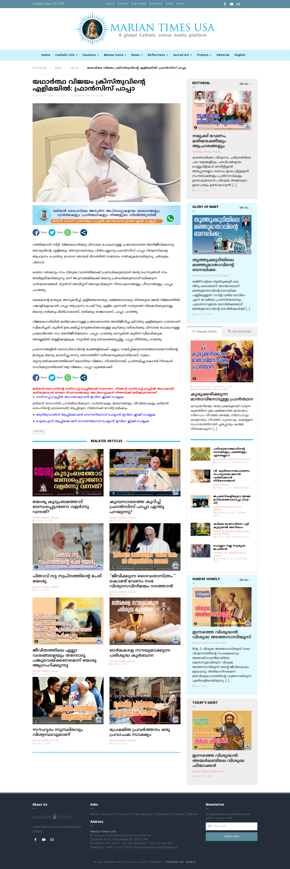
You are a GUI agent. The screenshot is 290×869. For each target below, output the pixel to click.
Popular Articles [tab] (206, 332)
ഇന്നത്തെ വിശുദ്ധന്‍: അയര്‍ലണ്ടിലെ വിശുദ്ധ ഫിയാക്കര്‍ (218, 760)
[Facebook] (225, 4)
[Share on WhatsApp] (71, 232)
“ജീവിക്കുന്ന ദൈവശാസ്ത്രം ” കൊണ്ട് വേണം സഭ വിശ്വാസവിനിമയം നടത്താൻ (142, 581)
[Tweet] (56, 232)
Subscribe (231, 836)
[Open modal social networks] (83, 232)
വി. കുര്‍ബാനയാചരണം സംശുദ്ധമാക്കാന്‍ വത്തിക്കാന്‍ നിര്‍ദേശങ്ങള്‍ (231, 476)
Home (45, 55)
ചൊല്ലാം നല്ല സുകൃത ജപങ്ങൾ (229, 547)
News (136, 55)
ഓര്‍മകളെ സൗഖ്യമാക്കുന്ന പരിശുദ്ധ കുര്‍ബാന (139, 653)
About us (110, 3)
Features (89, 55)
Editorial (180, 3)
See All (244, 84)
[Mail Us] (238, 4)
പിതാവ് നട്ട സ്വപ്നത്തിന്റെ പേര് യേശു (67, 579)
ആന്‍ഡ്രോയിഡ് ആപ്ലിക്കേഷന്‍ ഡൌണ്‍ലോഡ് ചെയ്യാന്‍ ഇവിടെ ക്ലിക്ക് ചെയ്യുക (96, 415)
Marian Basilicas (201, 276)
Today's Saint (217, 771)
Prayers (203, 55)
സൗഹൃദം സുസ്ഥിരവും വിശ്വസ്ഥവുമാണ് (58, 732)
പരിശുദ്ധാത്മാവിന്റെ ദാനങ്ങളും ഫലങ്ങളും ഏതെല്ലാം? (230, 452)
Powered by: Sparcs (181, 862)
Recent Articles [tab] (242, 332)
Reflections (157, 55)
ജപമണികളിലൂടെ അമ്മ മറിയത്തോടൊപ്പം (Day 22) (232, 500)
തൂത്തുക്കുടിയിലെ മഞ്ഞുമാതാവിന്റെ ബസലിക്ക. (213, 265)
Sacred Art (181, 55)
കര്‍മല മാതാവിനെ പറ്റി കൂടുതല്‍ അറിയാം (231, 525)
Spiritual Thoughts (239, 459)
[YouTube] (232, 4)
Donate (169, 3)
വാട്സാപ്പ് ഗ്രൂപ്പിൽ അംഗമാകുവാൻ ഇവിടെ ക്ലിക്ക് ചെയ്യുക (80, 397)
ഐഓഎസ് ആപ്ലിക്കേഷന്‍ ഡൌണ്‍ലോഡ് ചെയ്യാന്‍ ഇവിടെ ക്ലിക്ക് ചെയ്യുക (92, 421)
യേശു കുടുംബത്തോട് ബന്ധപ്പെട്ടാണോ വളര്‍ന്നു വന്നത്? (61, 507)
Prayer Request (138, 3)
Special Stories (41, 518)
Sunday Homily (218, 643)
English (240, 55)
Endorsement (156, 3)
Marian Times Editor (88, 96)
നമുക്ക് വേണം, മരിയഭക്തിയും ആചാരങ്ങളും (209, 141)
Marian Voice (114, 55)
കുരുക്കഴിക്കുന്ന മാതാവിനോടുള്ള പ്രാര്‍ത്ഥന (222, 397)
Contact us (123, 3)
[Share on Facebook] (40, 232)
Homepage (40, 68)
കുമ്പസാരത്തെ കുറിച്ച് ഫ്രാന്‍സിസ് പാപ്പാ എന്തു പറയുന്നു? (136, 507)
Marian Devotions (201, 389)
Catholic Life (65, 55)
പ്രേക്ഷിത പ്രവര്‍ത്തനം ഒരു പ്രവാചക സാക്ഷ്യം (139, 732)
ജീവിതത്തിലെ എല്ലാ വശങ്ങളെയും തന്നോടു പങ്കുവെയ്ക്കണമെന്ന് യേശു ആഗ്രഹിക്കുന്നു (64, 658)
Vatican (74, 68)
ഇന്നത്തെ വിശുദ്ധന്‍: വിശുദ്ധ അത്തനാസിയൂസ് (221, 635)
